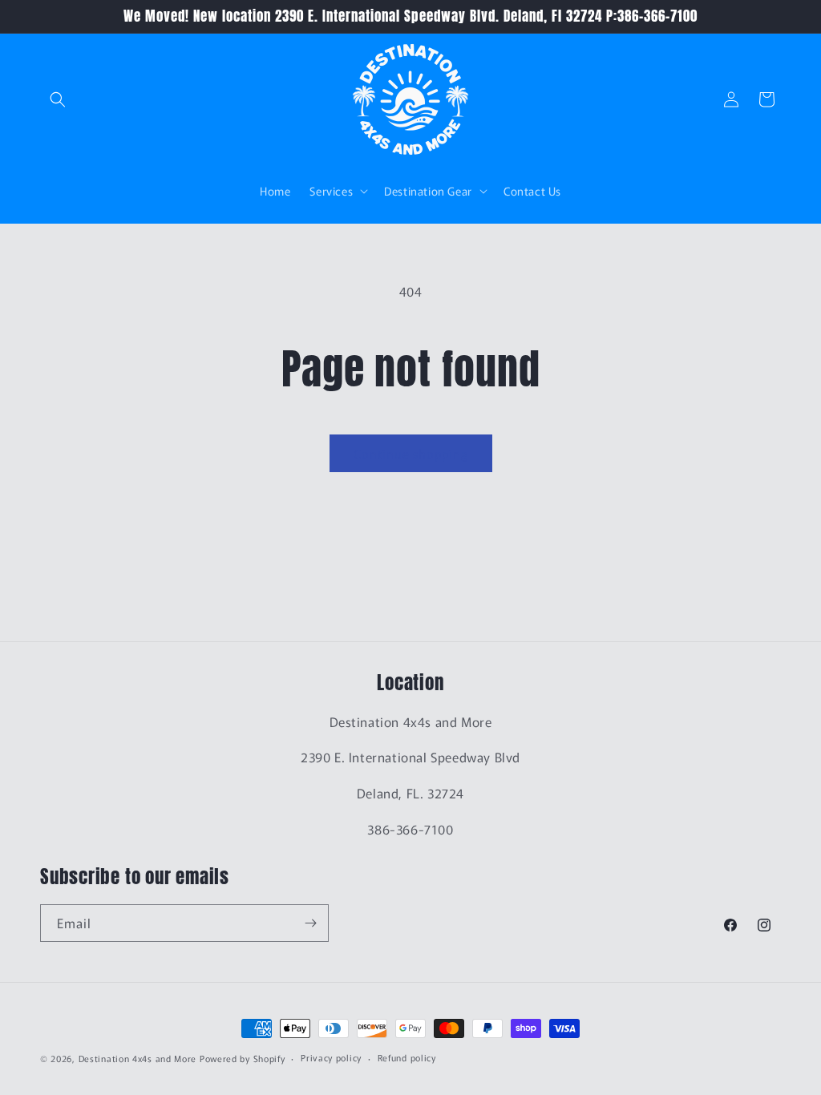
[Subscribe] (310, 923)
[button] (57, 99)
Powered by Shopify (242, 1058)
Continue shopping (411, 453)
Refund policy (407, 1057)
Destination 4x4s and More (138, 1058)
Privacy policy (331, 1057)
